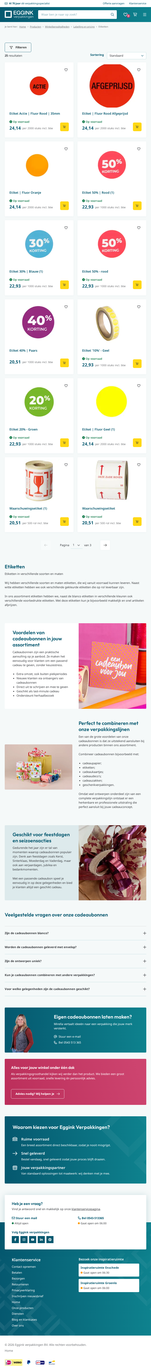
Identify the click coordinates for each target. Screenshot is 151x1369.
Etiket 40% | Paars (23, 350)
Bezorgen (18, 1278)
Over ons (18, 1325)
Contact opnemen (24, 1267)
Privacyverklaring (23, 1290)
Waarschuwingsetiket (98, 508)
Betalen (17, 1272)
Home (22, 26)
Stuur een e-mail (70, 1036)
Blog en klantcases (24, 1319)
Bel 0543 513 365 (70, 1042)
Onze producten (22, 1308)
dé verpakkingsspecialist (29, 3)
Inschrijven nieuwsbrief (27, 1296)
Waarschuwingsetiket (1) (28, 508)
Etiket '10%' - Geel (95, 350)
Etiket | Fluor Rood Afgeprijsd (105, 113)
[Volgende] (105, 545)
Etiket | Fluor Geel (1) (98, 429)
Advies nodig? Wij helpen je (35, 1094)
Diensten (18, 1314)
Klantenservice (137, 3)
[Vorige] (46, 545)
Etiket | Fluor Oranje (25, 192)
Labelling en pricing (84, 26)
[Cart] (135, 14)
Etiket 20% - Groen (23, 429)
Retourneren (20, 1284)
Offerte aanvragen (113, 3)
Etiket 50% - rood (95, 271)
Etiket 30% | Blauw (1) (26, 271)
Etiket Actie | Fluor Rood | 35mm (34, 113)
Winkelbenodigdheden (57, 26)
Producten (35, 26)
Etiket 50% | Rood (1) (98, 192)
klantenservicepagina (86, 1209)
